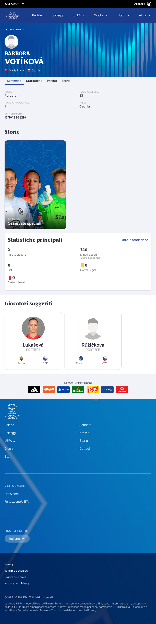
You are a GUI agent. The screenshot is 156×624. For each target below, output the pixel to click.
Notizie (84, 433)
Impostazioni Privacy (17, 583)
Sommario (14, 81)
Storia (84, 440)
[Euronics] (107, 389)
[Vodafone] (122, 389)
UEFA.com (12, 494)
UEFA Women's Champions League (13, 15)
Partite (52, 81)
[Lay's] (93, 389)
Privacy (9, 564)
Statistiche (34, 81)
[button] (101, 15)
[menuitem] (37, 15)
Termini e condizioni (16, 570)
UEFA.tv (10, 440)
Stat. (8, 456)
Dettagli (85, 448)
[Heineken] (78, 389)
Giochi (9, 448)
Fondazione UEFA (17, 501)
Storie (66, 81)
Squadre (85, 425)
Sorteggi (10, 433)
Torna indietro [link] (16, 29)
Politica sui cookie (15, 577)
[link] (37, 15)
